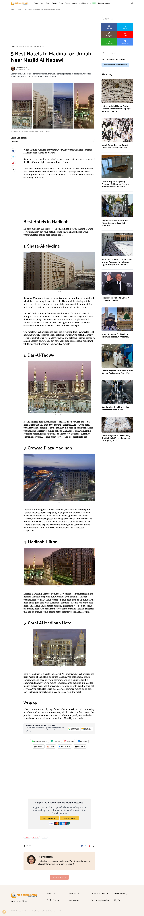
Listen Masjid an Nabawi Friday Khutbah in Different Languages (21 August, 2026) (116, 437)
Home (12, 9)
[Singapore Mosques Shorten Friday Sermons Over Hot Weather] (117, 205)
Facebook (83, 741)
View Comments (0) (59, 877)
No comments (39, 46)
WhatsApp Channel (40, 741)
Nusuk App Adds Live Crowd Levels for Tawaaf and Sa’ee (115, 146)
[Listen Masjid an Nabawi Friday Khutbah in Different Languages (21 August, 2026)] (117, 424)
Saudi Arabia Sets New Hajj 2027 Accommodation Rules (117, 408)
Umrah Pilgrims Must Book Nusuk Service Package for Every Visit (117, 372)
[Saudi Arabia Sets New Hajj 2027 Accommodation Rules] (117, 392)
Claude (52, 746)
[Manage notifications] (4, 912)
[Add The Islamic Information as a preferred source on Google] (74, 729)
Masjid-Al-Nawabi (71, 422)
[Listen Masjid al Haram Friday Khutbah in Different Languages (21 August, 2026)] (117, 91)
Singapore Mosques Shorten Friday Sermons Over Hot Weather (115, 222)
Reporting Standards (101, 900)
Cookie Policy (53, 900)
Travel (44, 837)
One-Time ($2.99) (49, 818)
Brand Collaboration (101, 893)
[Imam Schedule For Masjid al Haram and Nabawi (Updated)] (117, 319)
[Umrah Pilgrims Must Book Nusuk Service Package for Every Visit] (117, 355)
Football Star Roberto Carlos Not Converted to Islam (116, 299)
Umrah (14, 46)
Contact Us (74, 893)
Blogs (19, 9)
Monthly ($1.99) (69, 818)
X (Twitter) (39, 746)
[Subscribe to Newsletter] (87, 729)
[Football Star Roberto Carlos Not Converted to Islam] (117, 283)
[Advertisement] (53, 30)
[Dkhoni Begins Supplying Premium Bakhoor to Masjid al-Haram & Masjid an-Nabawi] (117, 166)
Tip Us (117, 900)
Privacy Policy (120, 893)
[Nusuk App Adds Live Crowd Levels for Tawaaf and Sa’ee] (117, 130)
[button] (132, 3)
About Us (51, 893)
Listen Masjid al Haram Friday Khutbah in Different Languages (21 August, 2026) (116, 108)
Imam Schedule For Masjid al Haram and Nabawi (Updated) (115, 335)
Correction (74, 900)
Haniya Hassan (21, 67)
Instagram (70, 741)
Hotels (27, 837)
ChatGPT (57, 741)
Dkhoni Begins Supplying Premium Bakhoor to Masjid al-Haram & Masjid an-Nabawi (116, 183)
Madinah (35, 837)
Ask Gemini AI (66, 746)
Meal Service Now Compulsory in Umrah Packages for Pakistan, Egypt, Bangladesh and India (117, 261)
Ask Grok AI (81, 746)
